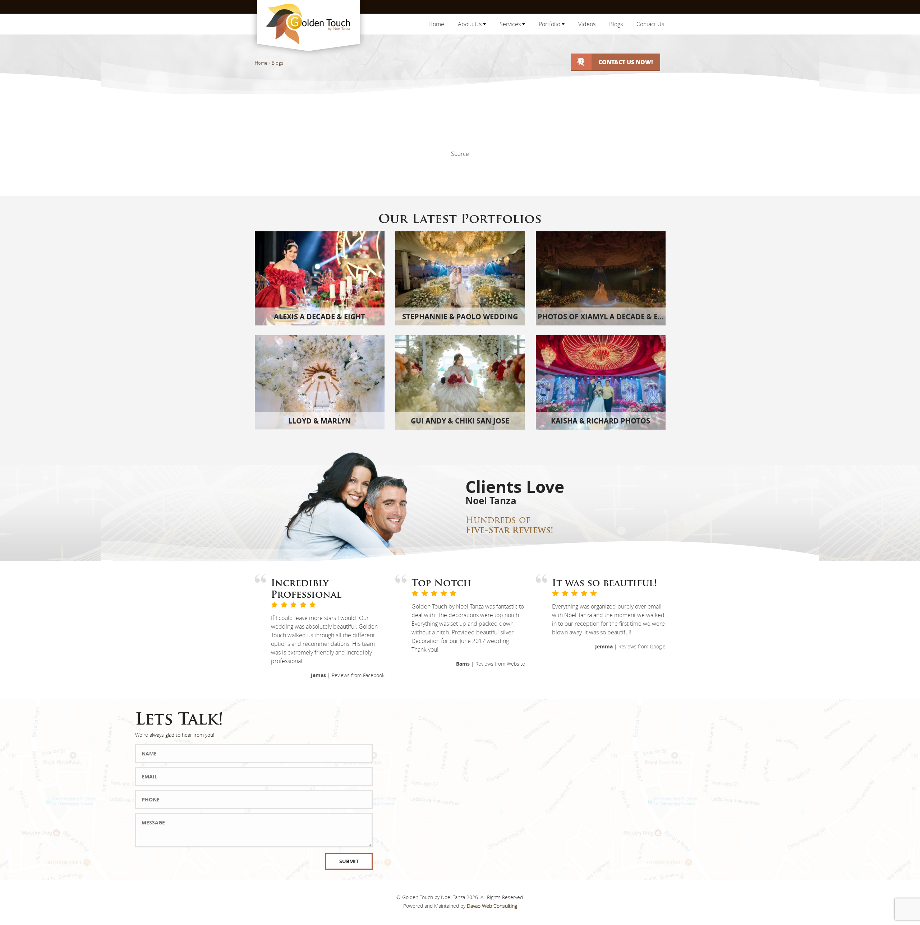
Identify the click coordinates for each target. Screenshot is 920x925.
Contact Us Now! (625, 62)
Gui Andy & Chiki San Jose (460, 421)
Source (460, 154)
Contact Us (650, 24)
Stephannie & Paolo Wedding (460, 317)
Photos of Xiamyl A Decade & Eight (606, 317)
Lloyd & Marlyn (319, 421)
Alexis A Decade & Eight (319, 317)
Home (436, 24)
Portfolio (550, 24)
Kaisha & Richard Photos (600, 421)
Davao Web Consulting (492, 905)
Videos (586, 24)
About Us (470, 24)
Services (511, 24)
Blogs (616, 24)
